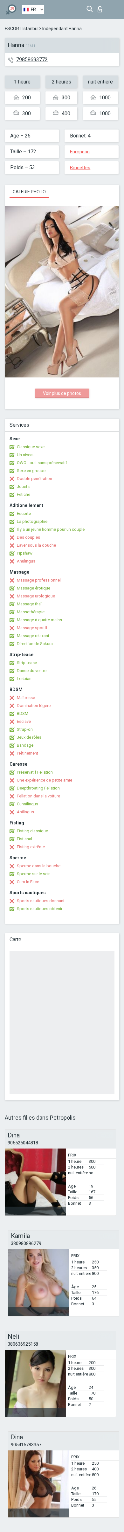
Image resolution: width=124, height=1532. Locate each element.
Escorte (24, 513)
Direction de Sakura (35, 643)
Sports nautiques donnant (41, 900)
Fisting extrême (31, 846)
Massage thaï (29, 604)
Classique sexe (31, 446)
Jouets (23, 486)
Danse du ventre (31, 670)
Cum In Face (28, 881)
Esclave (24, 721)
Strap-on (25, 729)
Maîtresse (26, 697)
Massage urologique (36, 596)
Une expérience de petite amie (44, 780)
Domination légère (34, 705)
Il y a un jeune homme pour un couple (51, 529)
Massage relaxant (33, 635)
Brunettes (80, 167)
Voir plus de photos (62, 393)
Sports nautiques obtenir (39, 908)
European (80, 152)
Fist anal (24, 838)
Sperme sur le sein (34, 873)
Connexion (101, 7)
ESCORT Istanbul (21, 28)
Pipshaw (24, 553)
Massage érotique (33, 588)
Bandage (25, 745)
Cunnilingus (27, 804)
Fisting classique (32, 831)
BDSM (22, 713)
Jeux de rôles (29, 737)
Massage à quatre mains (39, 619)
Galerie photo (29, 191)
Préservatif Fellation (35, 772)
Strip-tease (27, 662)
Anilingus (25, 811)
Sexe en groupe (31, 470)
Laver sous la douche (36, 545)
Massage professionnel (39, 580)
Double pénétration (34, 478)
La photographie (32, 521)
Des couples (28, 537)
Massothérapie (31, 611)
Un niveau (26, 454)
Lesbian (24, 678)
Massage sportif (32, 627)
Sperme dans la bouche (38, 865)
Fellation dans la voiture (38, 796)
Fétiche (23, 494)
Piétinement (27, 753)
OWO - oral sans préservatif (42, 462)
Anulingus (26, 561)
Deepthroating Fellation (38, 788)
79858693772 (32, 60)
